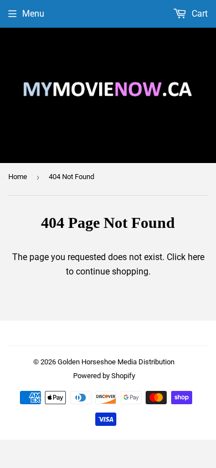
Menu (33, 13)
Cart (198, 13)
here (196, 257)
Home (17, 176)
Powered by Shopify (104, 376)
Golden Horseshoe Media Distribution (116, 362)
